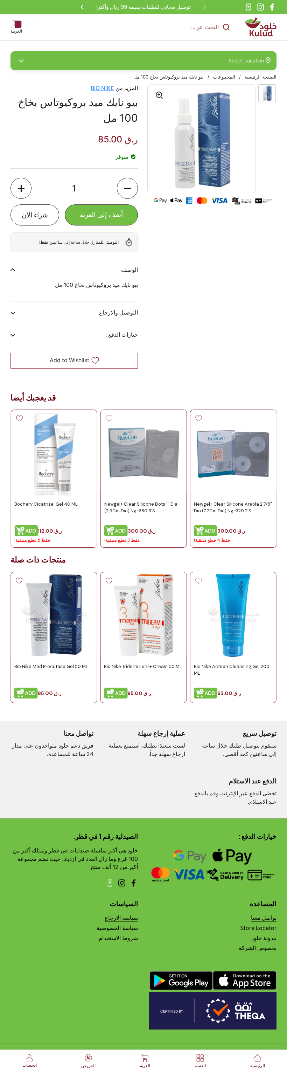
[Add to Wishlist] (198, 418)
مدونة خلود (263, 938)
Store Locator (258, 928)
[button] (127, 188)
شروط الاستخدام (118, 938)
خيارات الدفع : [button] (121, 334)
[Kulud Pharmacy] (260, 27)
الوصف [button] (129, 269)
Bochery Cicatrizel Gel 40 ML (46, 504)
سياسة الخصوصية (117, 928)
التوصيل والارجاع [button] (118, 312)
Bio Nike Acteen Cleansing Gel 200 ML (232, 669)
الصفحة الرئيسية (260, 77)
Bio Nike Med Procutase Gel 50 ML (51, 666)
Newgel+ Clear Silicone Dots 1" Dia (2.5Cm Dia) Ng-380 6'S (140, 507)
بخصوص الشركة (257, 948)
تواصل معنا (263, 918)
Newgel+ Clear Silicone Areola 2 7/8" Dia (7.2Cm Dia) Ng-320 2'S (233, 507)
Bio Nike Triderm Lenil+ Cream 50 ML (143, 666)
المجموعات (224, 77)
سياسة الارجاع (121, 918)
